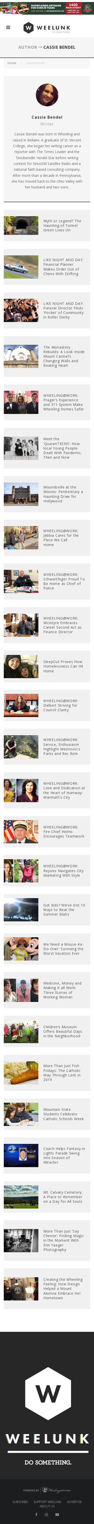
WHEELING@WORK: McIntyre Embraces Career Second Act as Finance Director (62, 625)
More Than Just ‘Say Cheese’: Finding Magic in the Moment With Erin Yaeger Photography (63, 1240)
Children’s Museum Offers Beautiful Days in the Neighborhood (62, 1031)
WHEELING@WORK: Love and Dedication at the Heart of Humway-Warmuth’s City (64, 790)
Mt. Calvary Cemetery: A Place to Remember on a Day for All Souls (63, 1197)
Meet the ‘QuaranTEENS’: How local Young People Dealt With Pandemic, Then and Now (62, 448)
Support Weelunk (47, 1502)
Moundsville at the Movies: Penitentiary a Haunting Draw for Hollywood (63, 494)
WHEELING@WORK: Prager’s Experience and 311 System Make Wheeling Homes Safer (63, 402)
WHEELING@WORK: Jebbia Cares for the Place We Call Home (61, 537)
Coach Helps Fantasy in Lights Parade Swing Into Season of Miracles (64, 1155)
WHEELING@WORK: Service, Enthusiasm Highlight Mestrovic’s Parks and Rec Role (61, 746)
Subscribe (20, 1502)
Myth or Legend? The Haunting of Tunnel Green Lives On (62, 225)
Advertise (74, 1502)
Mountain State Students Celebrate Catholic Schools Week (63, 1114)
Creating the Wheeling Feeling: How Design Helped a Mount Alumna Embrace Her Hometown (63, 1288)
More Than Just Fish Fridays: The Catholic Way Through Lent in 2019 (62, 1072)
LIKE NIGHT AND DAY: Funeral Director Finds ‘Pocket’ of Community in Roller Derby (63, 310)
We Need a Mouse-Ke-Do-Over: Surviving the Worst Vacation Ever (63, 949)
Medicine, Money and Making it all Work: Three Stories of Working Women (62, 990)
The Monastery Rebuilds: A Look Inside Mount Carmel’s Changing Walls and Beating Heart (64, 356)
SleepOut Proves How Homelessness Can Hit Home (63, 666)
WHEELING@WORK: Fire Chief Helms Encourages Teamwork (63, 832)
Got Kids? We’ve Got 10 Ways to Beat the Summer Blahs (64, 910)
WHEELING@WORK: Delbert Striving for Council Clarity (60, 705)
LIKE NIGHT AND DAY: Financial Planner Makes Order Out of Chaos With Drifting (63, 266)
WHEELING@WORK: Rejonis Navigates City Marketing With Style (63, 870)
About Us (47, 1506)
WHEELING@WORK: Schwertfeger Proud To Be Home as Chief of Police (64, 581)
